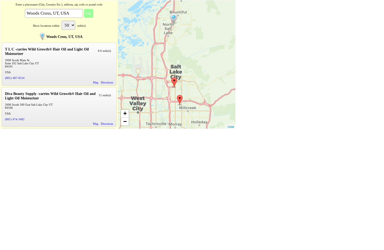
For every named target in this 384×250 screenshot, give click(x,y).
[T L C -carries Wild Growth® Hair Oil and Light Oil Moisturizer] (174, 82)
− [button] (125, 121)
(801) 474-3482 (15, 119)
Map (95, 82)
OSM (231, 126)
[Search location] (174, 19)
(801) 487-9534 (15, 77)
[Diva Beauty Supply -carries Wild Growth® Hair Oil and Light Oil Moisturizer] (180, 100)
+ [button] (125, 113)
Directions (107, 82)
